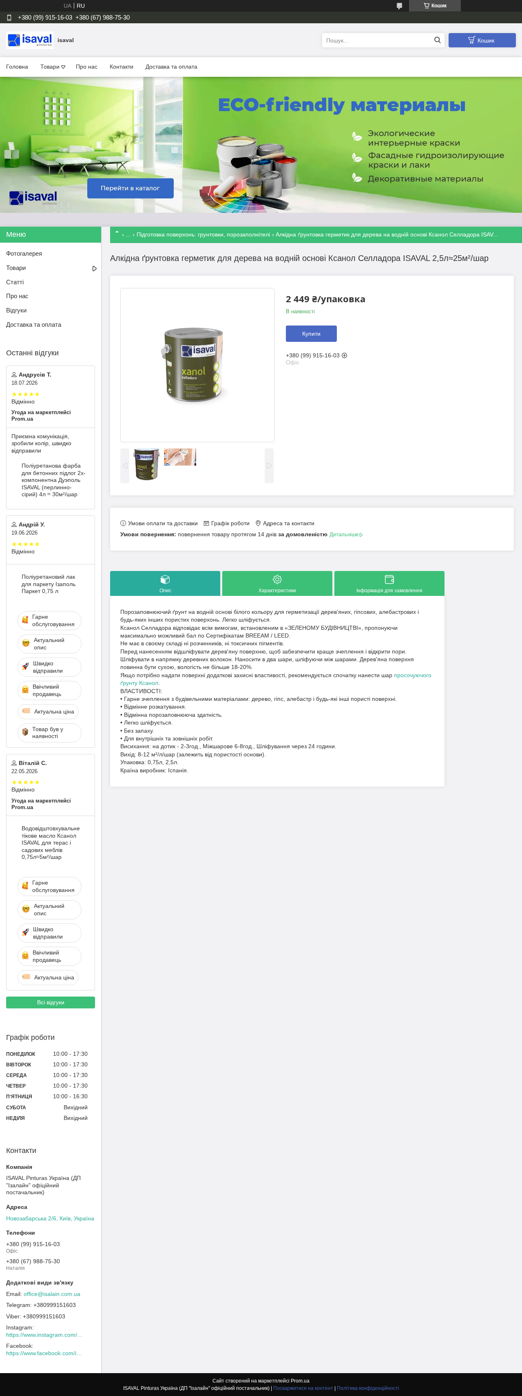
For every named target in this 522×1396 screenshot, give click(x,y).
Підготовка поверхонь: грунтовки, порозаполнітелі (203, 234)
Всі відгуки (50, 1002)
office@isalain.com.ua (52, 1294)
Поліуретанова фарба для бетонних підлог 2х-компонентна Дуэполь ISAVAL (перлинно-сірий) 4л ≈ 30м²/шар (54, 479)
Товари (50, 66)
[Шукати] (437, 40)
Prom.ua (300, 1381)
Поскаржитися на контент (303, 1388)
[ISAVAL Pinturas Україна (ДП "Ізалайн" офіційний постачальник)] (29, 40)
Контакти (121, 66)
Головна (17, 66)
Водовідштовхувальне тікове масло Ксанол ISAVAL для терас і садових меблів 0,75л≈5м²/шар (51, 842)
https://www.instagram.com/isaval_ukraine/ (45, 1334)
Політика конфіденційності (368, 1388)
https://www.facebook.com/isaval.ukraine (45, 1353)
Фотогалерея (24, 253)
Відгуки (16, 310)
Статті (15, 282)
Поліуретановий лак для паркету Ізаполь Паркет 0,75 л (48, 583)
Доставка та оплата (171, 66)
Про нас (86, 66)
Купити (311, 333)
